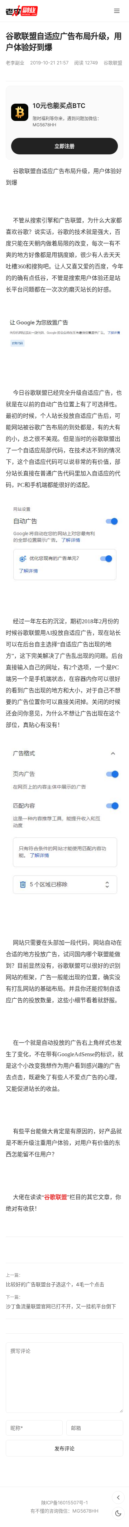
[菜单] (116, 10)
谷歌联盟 (113, 62)
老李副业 (15, 62)
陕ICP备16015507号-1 (64, 1502)
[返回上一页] (118, 1497)
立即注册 (64, 146)
